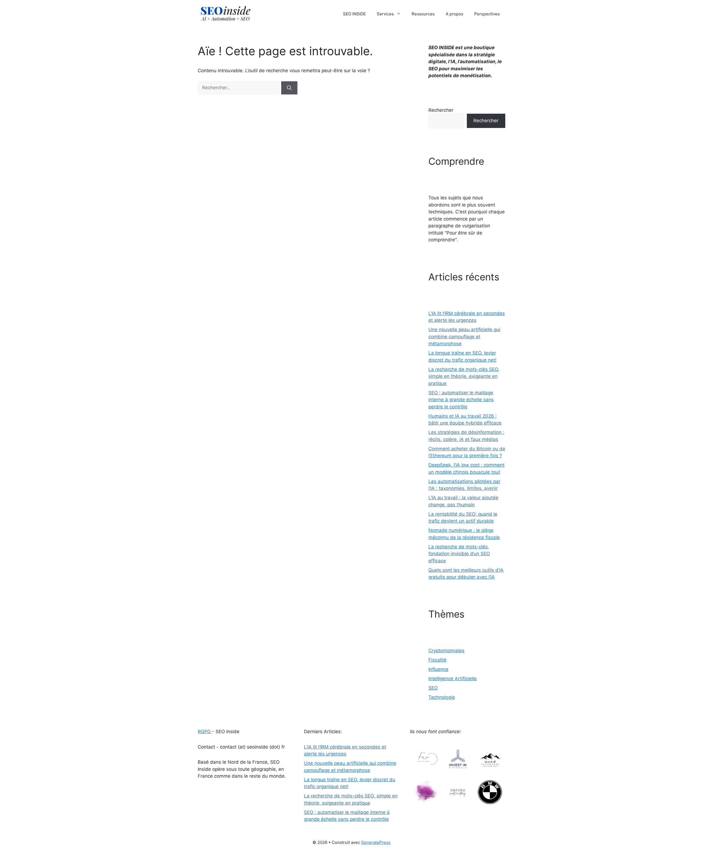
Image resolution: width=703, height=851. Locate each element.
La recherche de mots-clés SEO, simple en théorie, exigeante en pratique (464, 376)
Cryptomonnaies (446, 650)
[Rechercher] (289, 87)
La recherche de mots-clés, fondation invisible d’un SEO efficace (459, 553)
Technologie (441, 697)
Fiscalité (437, 660)
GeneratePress (375, 842)
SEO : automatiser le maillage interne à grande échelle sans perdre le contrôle (461, 399)
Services (385, 13)
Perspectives (487, 13)
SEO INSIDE (354, 13)
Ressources (423, 13)
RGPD (205, 731)
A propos (454, 13)
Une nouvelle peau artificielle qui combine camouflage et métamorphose (464, 336)
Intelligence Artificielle (452, 678)
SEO (433, 688)
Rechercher (440, 110)
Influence (438, 669)
